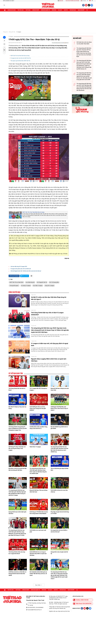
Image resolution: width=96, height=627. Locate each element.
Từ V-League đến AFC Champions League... (38, 389)
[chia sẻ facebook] (4, 40)
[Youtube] (90, 0)
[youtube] (86, 5)
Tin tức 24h (21, 10)
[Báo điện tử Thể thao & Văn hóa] (48, 5)
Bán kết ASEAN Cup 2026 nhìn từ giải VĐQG (59, 427)
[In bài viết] (4, 44)
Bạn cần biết (81, 10)
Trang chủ (5, 31)
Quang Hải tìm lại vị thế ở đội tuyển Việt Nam (17, 512)
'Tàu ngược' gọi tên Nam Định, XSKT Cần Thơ (20, 60)
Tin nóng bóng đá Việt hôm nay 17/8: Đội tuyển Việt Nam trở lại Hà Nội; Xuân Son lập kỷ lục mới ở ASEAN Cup (59, 449)
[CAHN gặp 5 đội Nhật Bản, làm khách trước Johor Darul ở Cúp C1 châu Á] (60, 399)
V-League (18, 31)
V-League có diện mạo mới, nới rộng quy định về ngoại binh (49, 344)
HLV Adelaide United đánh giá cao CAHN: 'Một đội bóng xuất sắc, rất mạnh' (38, 573)
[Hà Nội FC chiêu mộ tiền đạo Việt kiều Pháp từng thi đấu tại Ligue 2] (19, 300)
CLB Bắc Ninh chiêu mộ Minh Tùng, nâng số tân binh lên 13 (38, 427)
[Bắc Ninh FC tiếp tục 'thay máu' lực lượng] (18, 399)
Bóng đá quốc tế (45, 10)
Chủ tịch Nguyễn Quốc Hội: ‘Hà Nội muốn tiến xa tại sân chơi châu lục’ (26, 271)
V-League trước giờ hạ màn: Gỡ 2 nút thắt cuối (21, 268)
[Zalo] (92, 5)
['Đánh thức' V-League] (39, 439)
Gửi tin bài (84, 0)
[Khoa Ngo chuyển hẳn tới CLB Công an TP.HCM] (60, 504)
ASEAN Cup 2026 (12, 10)
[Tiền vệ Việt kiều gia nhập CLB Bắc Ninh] (60, 461)
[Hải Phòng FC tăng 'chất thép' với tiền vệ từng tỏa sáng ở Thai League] (18, 439)
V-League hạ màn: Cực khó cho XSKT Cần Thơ (21, 58)
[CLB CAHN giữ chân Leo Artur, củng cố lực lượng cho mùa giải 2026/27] (39, 399)
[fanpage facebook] (83, 5)
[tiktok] (89, 5)
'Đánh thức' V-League (35, 446)
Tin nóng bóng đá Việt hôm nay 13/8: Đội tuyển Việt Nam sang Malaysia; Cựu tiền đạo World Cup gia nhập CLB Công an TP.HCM (17, 532)
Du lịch (60, 10)
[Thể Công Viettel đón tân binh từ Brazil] (18, 381)
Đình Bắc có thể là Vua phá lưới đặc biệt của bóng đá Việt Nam (18, 469)
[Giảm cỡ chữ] (4, 53)
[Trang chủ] (5, 10)
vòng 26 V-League (49, 285)
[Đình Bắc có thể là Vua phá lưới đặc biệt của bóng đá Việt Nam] (18, 461)
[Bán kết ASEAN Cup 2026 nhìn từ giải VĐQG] (60, 419)
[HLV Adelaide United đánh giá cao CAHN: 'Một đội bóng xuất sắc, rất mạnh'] (39, 564)
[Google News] (60, 43)
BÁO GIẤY (61, 0)
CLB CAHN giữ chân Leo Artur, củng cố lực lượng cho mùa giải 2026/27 (38, 408)
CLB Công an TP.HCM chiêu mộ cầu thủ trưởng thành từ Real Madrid (39, 512)
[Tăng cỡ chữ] (4, 47)
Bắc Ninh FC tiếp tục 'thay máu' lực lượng (17, 407)
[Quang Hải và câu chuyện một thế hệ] (60, 544)
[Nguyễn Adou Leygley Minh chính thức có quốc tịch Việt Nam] (19, 362)
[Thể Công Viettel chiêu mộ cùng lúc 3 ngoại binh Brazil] (18, 544)
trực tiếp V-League (37, 285)
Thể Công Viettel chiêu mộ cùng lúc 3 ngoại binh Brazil (17, 552)
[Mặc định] (4, 50)
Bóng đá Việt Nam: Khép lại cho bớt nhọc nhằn (60, 389)
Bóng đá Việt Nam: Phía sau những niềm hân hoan (38, 491)
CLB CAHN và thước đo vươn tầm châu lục (59, 491)
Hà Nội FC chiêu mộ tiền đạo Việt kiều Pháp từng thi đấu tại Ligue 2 (48, 298)
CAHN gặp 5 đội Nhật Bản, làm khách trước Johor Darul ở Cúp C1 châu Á (59, 408)
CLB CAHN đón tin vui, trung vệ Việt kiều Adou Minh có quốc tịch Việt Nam (38, 553)
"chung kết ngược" (14, 285)
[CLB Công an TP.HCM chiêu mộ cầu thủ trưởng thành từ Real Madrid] (39, 504)
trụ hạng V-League (26, 285)
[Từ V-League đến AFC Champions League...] (39, 381)
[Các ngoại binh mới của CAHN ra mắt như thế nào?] (60, 523)
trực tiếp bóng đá (30, 282)
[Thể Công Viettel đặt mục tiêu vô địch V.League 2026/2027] (19, 316)
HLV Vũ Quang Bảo (54, 282)
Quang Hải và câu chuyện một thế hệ (59, 552)
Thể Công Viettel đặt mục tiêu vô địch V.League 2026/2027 (47, 314)
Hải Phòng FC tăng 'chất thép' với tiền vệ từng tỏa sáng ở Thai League (17, 448)
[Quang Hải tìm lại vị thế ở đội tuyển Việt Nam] (18, 504)
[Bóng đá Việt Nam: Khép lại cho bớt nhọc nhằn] (60, 381)
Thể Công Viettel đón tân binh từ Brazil (17, 389)
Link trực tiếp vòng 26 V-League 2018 (19, 266)
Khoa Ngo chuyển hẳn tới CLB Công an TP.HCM (60, 512)
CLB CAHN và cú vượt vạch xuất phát (38, 530)
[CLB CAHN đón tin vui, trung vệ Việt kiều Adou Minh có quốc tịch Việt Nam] (39, 544)
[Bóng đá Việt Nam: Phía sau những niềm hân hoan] (39, 482)
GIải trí (66, 10)
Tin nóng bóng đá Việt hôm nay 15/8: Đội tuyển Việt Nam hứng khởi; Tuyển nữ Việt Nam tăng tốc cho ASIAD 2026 (38, 471)
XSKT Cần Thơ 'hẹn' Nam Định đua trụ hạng (20, 55)
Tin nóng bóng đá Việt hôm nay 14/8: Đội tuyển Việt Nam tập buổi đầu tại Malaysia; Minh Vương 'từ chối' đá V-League (17, 493)
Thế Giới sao (73, 10)
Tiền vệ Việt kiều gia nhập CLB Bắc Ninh (59, 469)
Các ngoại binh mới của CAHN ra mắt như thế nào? (59, 530)
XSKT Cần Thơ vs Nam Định (16, 282)
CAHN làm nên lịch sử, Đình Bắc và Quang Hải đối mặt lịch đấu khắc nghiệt (17, 573)
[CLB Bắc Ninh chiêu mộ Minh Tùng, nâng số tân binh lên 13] (39, 419)
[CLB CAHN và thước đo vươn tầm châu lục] (60, 482)
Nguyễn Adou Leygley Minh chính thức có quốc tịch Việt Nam (48, 360)
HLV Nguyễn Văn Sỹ (42, 282)
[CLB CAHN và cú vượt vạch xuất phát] (39, 523)
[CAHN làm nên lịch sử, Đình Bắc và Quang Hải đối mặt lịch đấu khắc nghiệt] (18, 564)
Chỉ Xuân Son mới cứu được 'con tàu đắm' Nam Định (84, 42)
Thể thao (28, 10)
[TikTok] (92, 0)
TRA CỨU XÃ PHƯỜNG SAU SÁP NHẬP (72, 0)
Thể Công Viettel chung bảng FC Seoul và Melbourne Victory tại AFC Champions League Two (18, 428)
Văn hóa (54, 10)
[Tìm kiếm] (4, 5)
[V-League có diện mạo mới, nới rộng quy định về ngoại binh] (19, 347)
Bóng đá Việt (35, 10)
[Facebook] (87, 0)
